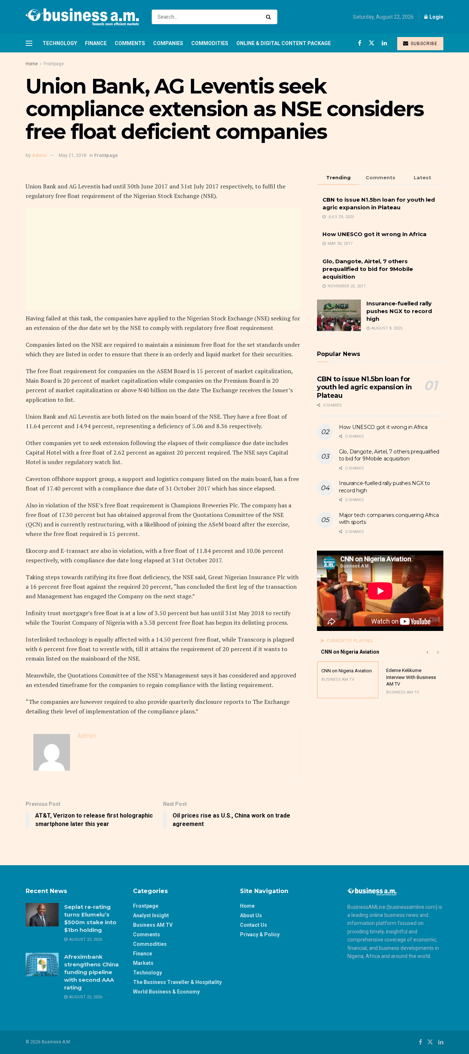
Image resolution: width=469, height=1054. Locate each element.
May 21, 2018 (72, 155)
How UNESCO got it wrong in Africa (374, 234)
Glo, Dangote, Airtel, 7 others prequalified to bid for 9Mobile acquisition (367, 269)
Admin (39, 155)
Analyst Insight (151, 915)
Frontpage (54, 63)
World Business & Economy (166, 992)
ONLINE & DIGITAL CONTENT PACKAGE (283, 43)
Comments (130, 43)
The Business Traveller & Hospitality (177, 982)
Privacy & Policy (260, 934)
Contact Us (253, 925)
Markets (143, 963)
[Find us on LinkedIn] (384, 43)
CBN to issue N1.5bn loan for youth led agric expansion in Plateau (364, 387)
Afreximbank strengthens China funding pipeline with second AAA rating (91, 972)
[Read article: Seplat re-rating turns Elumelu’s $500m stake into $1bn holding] (42, 914)
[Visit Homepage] (82, 16)
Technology (60, 43)
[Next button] (437, 652)
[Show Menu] (29, 43)
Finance (96, 43)
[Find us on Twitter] (371, 43)
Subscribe (423, 43)
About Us (251, 915)
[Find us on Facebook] (359, 43)
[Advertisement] (163, 259)
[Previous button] (426, 652)
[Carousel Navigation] (432, 652)
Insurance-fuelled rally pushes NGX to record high (399, 311)
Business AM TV (153, 925)
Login (435, 17)
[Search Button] (269, 17)
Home (32, 63)
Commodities (209, 43)
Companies (168, 43)
